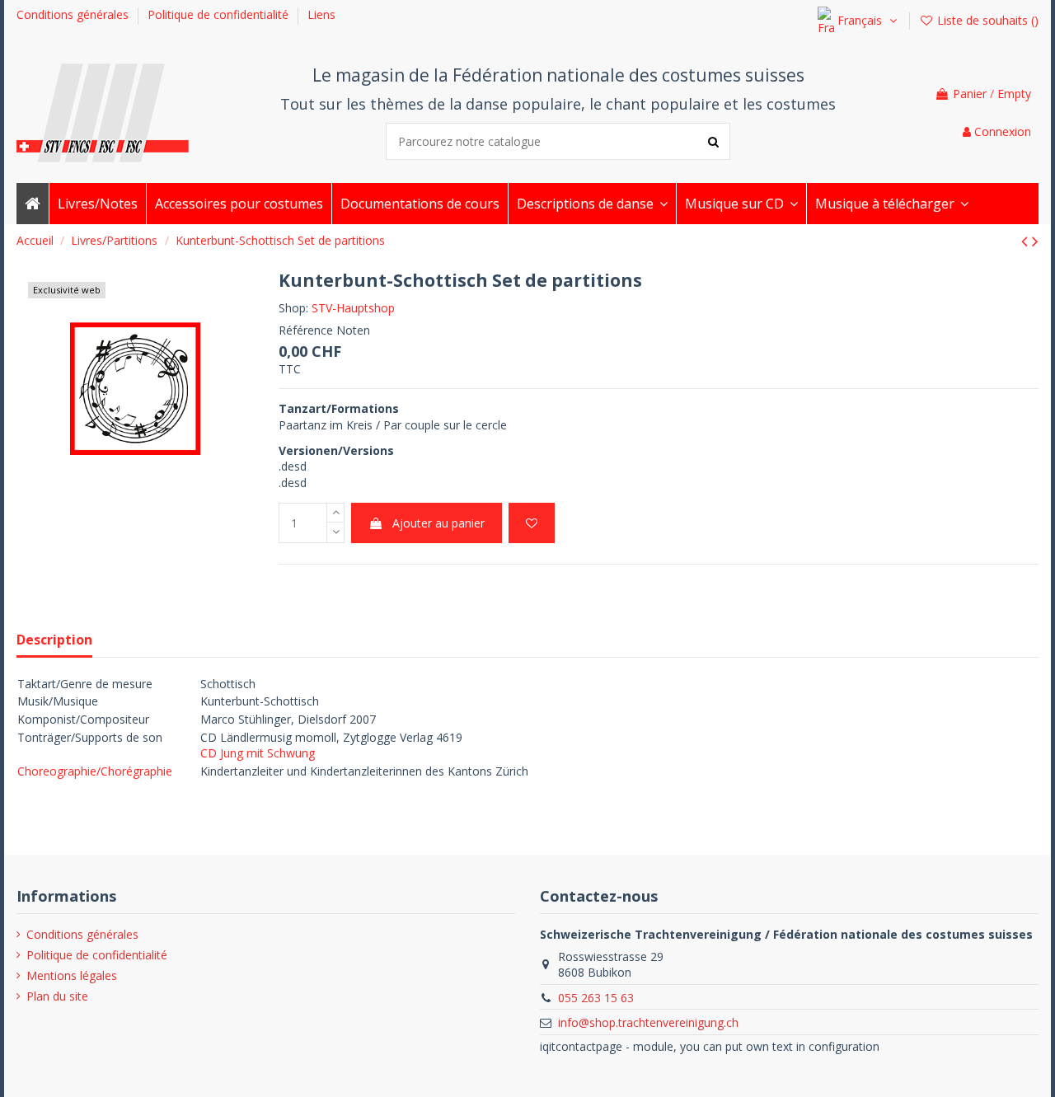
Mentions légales (71, 975)
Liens (321, 14)
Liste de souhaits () (986, 20)
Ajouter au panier (438, 523)
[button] (592, 203)
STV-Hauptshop (353, 308)
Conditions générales (74, 14)
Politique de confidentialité (220, 14)
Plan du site (57, 996)
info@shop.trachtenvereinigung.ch (648, 1022)
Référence (306, 330)
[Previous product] (1026, 240)
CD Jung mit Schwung (257, 753)
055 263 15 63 (596, 998)
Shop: (293, 308)
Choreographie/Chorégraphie (94, 771)
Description (54, 640)
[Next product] (1035, 240)
